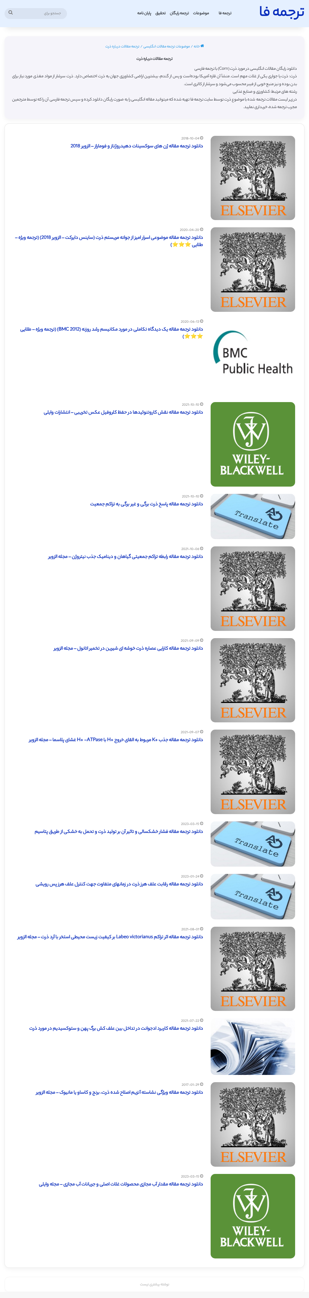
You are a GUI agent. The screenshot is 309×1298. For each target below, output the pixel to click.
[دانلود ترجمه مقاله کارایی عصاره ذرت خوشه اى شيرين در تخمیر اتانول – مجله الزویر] (253, 680)
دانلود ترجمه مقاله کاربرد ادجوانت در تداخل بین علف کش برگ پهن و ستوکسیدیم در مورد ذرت (116, 1029)
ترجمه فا (225, 13)
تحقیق (160, 13)
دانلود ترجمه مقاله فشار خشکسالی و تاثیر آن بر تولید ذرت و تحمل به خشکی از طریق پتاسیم (119, 832)
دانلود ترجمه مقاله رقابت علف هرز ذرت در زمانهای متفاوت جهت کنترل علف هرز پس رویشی (119, 884)
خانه (197, 47)
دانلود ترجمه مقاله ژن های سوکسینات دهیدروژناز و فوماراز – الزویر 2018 (137, 146)
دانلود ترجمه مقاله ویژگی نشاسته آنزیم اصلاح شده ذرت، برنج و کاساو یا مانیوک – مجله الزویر (119, 1093)
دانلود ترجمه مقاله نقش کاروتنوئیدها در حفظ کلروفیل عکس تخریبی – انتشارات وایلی (123, 413)
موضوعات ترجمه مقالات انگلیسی (166, 47)
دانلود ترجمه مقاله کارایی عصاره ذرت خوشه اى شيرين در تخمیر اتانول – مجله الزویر (128, 649)
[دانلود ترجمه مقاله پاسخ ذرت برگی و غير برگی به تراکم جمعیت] (253, 516)
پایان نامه (144, 13)
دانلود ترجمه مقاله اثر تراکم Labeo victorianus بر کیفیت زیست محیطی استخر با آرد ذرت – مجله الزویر (110, 937)
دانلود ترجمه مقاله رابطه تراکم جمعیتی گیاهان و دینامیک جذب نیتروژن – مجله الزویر (126, 557)
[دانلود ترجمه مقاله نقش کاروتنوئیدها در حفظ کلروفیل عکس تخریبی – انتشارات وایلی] (253, 444)
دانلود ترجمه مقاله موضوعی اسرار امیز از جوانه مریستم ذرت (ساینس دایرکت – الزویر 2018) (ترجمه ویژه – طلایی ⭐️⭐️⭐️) (109, 241)
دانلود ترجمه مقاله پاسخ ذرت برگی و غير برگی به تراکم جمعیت (146, 504)
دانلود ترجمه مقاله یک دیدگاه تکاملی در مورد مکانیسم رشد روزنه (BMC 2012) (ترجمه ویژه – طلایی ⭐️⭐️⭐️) (111, 333)
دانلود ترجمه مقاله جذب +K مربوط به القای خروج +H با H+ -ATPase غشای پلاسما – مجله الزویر (116, 740)
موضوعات (201, 13)
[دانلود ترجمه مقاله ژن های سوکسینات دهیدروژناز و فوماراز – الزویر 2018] (253, 178)
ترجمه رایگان (179, 13)
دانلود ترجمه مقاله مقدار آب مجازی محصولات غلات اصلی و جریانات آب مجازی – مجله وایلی (121, 1184)
